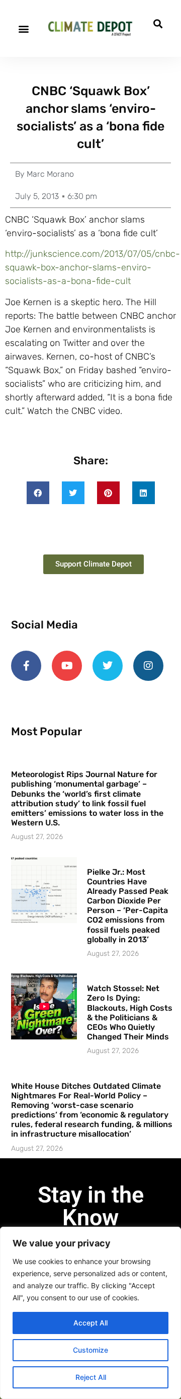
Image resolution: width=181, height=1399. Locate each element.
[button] (23, 28)
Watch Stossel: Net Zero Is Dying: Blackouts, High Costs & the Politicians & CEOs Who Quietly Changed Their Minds (129, 1012)
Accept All (90, 1322)
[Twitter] (108, 666)
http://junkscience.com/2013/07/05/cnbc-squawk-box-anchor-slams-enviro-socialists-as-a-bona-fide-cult (92, 267)
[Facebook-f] (26, 666)
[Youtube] (67, 666)
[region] (90, 1313)
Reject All (90, 1377)
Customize (90, 1350)
